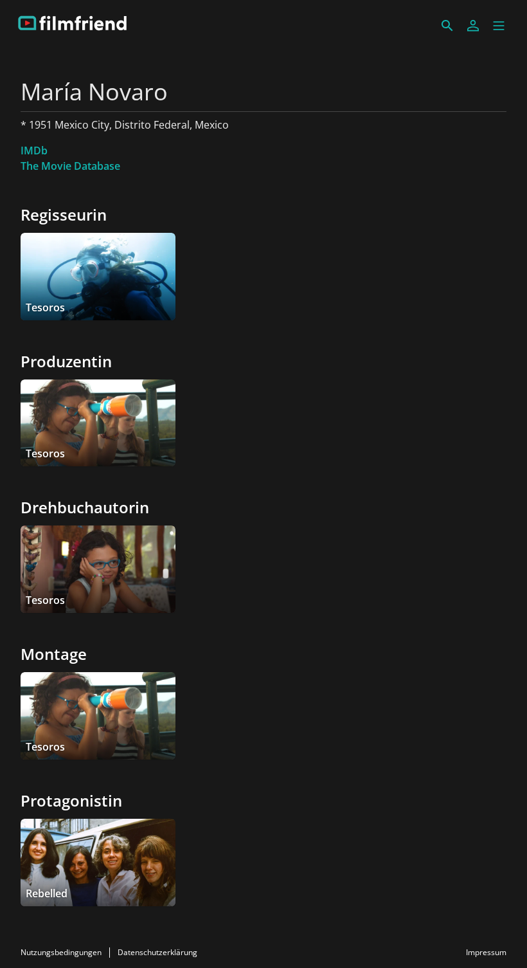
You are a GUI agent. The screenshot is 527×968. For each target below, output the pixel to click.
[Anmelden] (473, 26)
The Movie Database (70, 166)
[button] (499, 26)
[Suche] (447, 26)
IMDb (34, 150)
